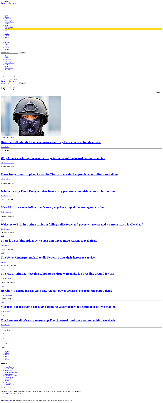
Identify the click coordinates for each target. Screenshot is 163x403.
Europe (7, 47)
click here (8, 393)
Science (7, 37)
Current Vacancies (10, 377)
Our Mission (8, 370)
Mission (7, 17)
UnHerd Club (9, 27)
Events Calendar (9, 367)
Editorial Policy (9, 384)
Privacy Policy (9, 374)
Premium (7, 49)
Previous (7, 330)
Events (7, 23)
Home (6, 15)
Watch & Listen (9, 22)
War (6, 40)
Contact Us (8, 379)
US (6, 46)
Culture (7, 35)
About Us (7, 382)
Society (7, 42)
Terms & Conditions (11, 372)
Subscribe (7, 29)
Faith (6, 39)
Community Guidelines (11, 375)
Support (7, 380)
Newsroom (8, 18)
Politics (7, 34)
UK (6, 44)
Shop (6, 25)
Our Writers (8, 20)
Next (6, 343)
